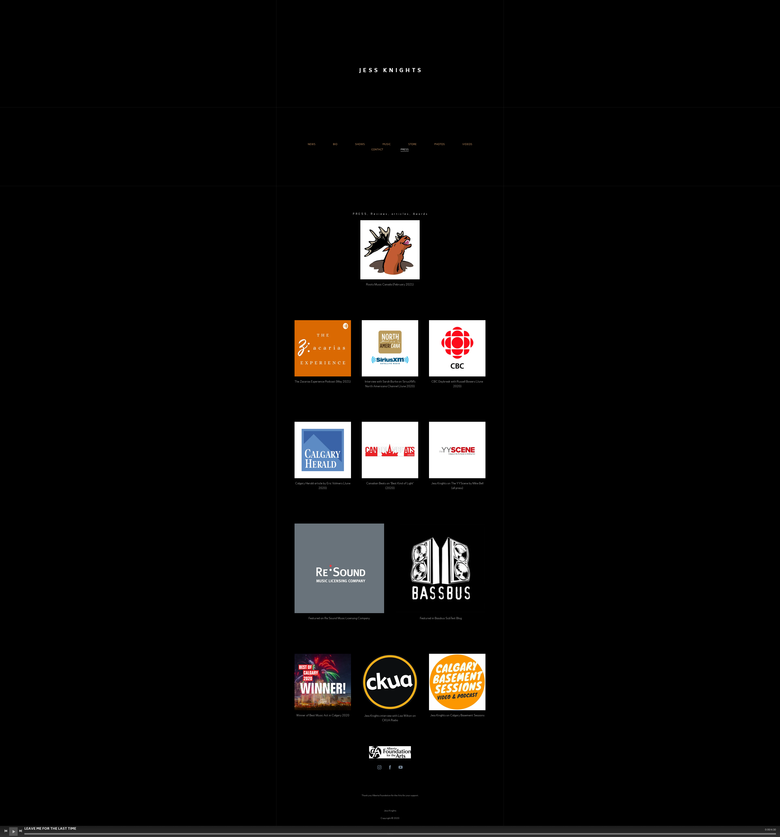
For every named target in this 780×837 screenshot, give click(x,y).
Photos (439, 144)
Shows (360, 144)
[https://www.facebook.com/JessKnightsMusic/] (390, 767)
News (311, 144)
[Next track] (20, 831)
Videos (467, 144)
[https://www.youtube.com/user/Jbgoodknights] (401, 767)
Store (412, 144)
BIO (335, 144)
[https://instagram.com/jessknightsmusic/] (379, 767)
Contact (377, 150)
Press (405, 150)
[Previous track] (6, 831)
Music (386, 144)
